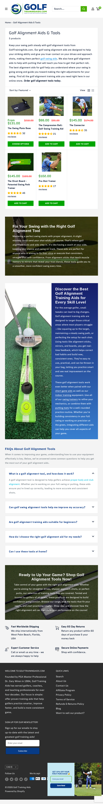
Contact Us (62, 685)
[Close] (98, 766)
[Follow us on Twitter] (11, 779)
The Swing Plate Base (19, 128)
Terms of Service (65, 699)
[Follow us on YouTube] (21, 779)
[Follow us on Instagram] (16, 779)
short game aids (63, 391)
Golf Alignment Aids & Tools (26, 22)
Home (8, 22)
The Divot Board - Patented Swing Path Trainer (19, 184)
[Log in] (93, 8)
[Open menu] (6, 9)
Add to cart (51, 143)
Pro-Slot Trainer (47, 181)
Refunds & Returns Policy (70, 704)
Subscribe (22, 751)
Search (60, 676)
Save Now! (61, 786)
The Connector (77, 125)
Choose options (20, 143)
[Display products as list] (93, 90)
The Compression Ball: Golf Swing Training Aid (51, 127)
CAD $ (9, 767)
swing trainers (70, 399)
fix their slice (46, 253)
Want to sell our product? (70, 713)
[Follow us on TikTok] (26, 779)
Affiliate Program (65, 690)
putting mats (62, 407)
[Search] (84, 9)
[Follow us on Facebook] (7, 779)
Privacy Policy (63, 694)
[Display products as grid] (89, 90)
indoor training (63, 395)
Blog (58, 708)
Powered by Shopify (15, 791)
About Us (61, 681)
